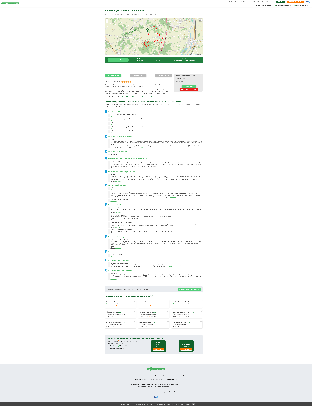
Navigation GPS (138, 75)
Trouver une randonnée (263, 5)
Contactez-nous (172, 379)
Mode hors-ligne (164, 75)
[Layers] (200, 20)
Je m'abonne (158, 349)
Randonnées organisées (283, 5)
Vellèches (136, 14)
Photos (113, 168)
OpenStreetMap (194, 54)
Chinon (145, 275)
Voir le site (114, 116)
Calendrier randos (140, 379)
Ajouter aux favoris (113, 75)
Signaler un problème (150, 96)
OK (193, 404)
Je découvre (189, 86)
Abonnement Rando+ (181, 376)
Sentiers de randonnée (113, 14)
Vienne (131, 14)
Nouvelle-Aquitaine (124, 14)
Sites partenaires (156, 379)
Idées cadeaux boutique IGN (189, 89)
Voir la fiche (118, 60)
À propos (281, 1)
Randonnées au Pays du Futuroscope (185, 60)
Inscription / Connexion (162, 376)
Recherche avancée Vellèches (190, 289)
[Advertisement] (154, 68)
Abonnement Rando (302, 5)
